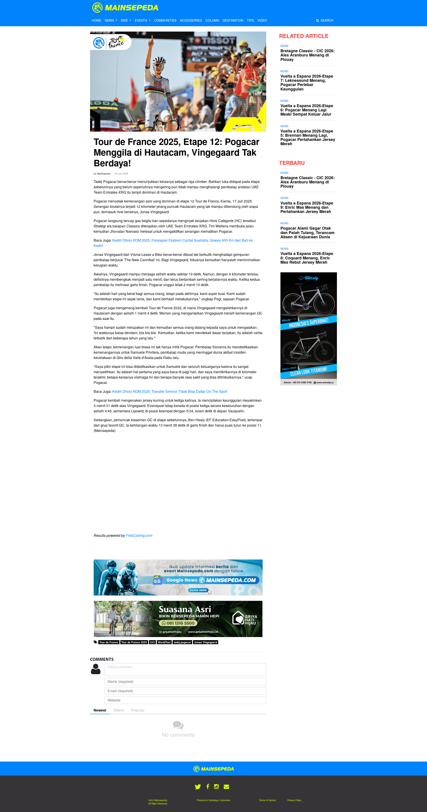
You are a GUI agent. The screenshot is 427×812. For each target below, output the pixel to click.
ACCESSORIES (191, 20)
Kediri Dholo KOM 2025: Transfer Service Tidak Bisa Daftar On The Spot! (169, 391)
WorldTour (164, 642)
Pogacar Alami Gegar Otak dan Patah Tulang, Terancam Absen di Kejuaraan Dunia (307, 232)
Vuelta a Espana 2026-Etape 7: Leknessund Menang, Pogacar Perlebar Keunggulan (306, 82)
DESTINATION (233, 20)
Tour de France (108, 642)
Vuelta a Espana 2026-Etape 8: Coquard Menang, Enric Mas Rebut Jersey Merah (306, 258)
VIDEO (262, 20)
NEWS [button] (110, 20)
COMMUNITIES (165, 20)
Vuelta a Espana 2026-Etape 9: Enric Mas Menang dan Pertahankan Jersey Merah (306, 207)
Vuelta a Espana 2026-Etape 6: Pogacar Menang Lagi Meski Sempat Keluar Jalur (306, 110)
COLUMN (212, 20)
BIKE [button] (125, 20)
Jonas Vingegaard (205, 642)
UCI (152, 642)
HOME (96, 20)
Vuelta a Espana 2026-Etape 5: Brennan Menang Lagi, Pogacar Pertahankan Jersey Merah (307, 137)
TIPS (250, 20)
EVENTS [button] (141, 20)
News (284, 46)
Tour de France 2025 (134, 642)
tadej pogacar (182, 642)
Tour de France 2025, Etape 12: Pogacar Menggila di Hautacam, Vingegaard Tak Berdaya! (177, 152)
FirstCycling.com (139, 535)
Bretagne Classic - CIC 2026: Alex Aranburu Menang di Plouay (307, 55)
